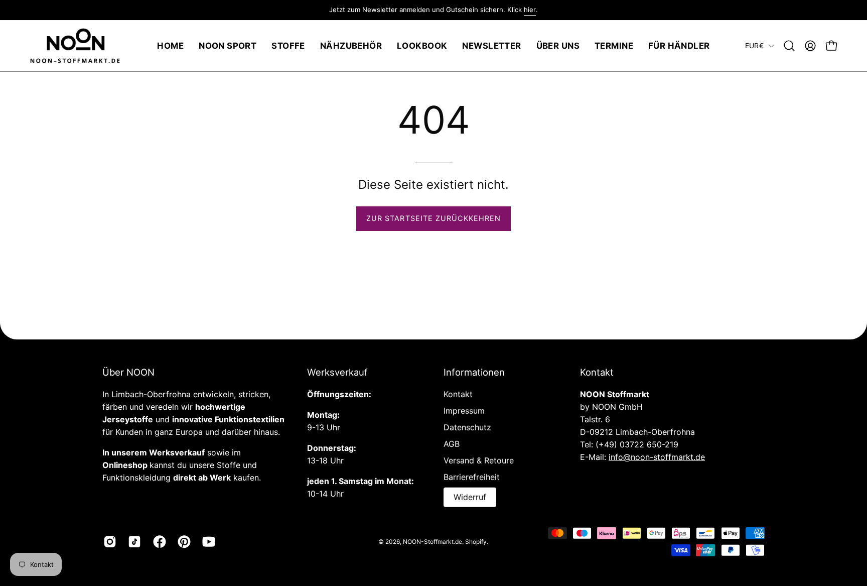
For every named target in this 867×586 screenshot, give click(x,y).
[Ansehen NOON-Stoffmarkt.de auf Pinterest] (182, 541)
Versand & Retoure (479, 460)
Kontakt (458, 394)
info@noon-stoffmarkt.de (657, 457)
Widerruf (470, 497)
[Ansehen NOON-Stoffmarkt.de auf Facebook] (158, 541)
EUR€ (754, 45)
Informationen (474, 372)
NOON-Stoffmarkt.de (432, 541)
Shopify (476, 541)
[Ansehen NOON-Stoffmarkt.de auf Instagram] (108, 541)
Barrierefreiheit (472, 477)
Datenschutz (467, 427)
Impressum (464, 411)
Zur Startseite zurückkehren (433, 218)
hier (530, 10)
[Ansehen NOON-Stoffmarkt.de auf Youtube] (207, 541)
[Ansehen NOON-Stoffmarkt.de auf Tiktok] (132, 541)
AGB (452, 444)
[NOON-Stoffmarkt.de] (75, 46)
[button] (789, 45)
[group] (433, 10)
